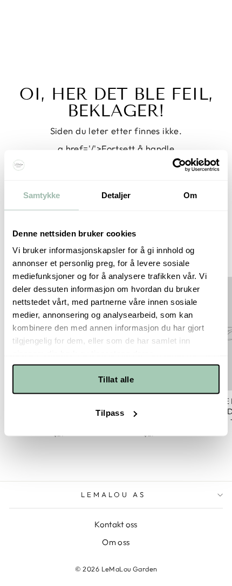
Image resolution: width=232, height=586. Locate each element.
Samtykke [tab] (41, 194)
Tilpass (109, 412)
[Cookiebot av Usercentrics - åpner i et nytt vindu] (172, 165)
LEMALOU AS (113, 494)
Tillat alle (116, 378)
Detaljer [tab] (116, 194)
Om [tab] (190, 194)
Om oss (115, 542)
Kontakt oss (116, 524)
